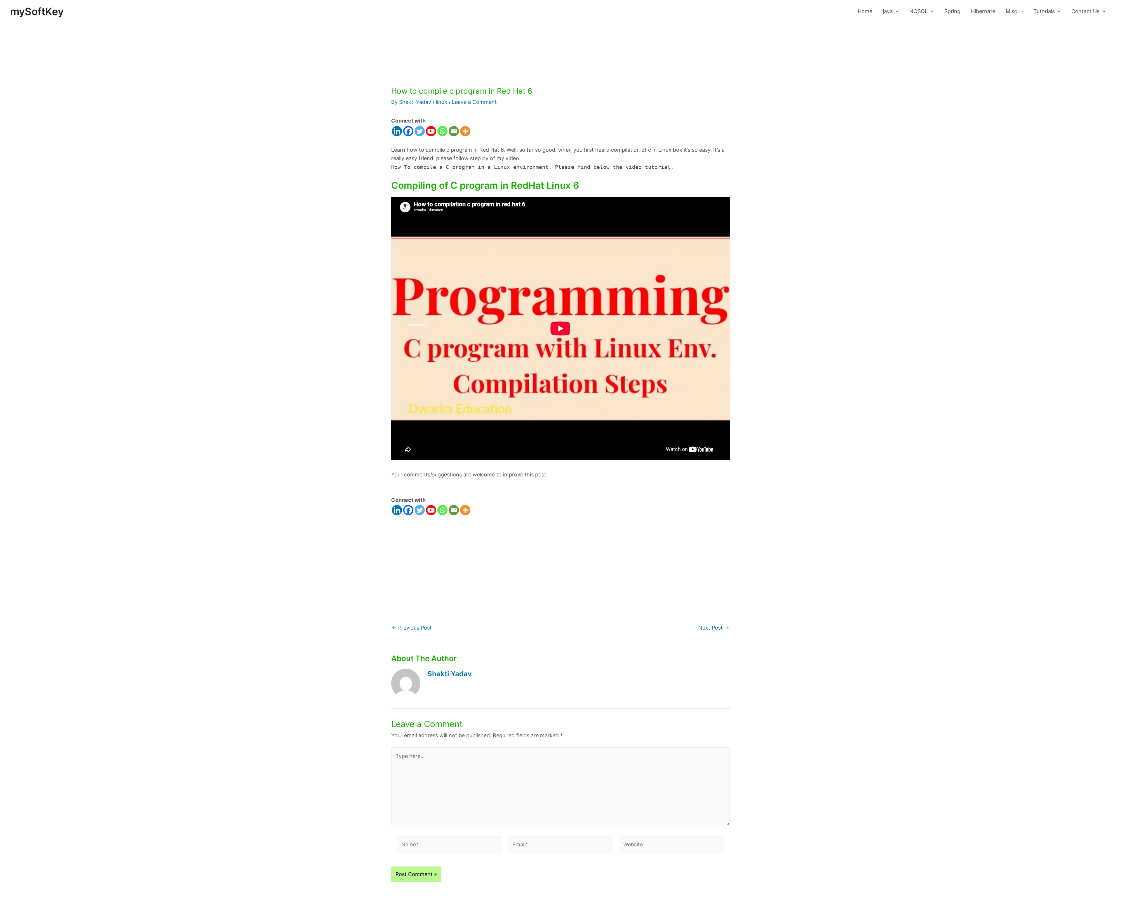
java (888, 11)
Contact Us (1085, 11)
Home (865, 11)
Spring (952, 11)
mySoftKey (37, 11)
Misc (1011, 11)
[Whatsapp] (442, 131)
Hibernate (983, 11)
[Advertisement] (560, 43)
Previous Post (412, 627)
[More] (465, 131)
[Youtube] (431, 131)
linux (441, 102)
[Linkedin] (397, 131)
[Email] (454, 131)
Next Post (713, 627)
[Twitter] (420, 131)
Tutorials (1044, 11)
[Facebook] (408, 131)
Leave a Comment (474, 102)
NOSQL (918, 11)
